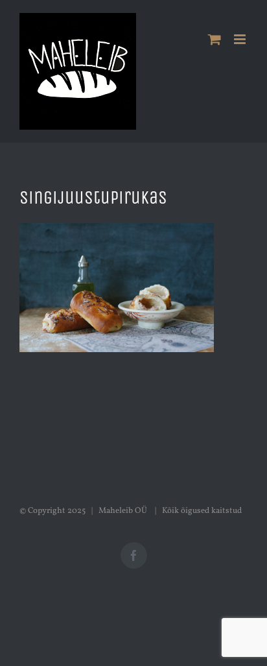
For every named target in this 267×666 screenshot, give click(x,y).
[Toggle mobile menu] (241, 39)
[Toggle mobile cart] (214, 39)
